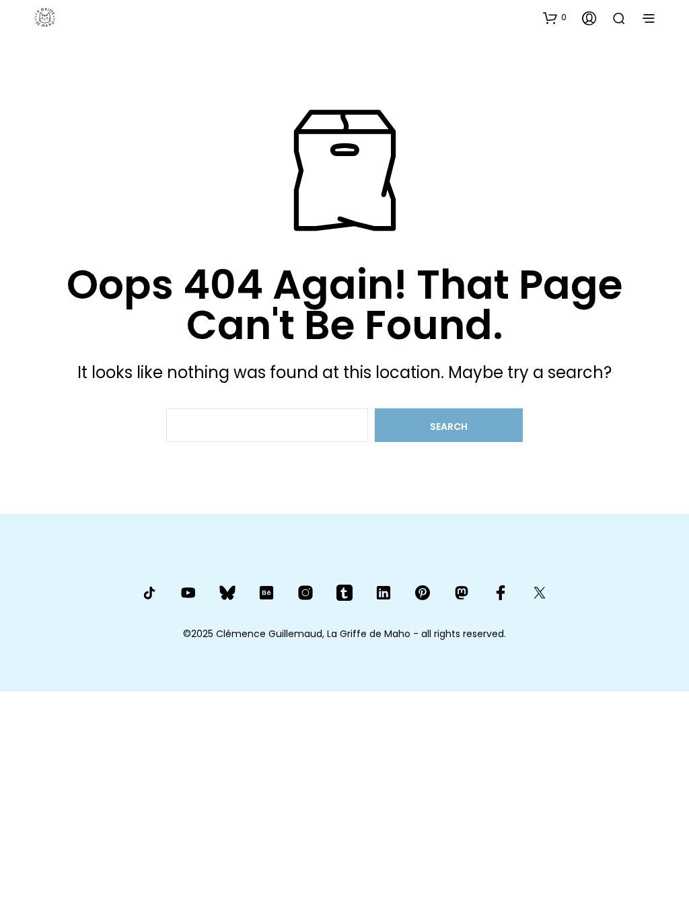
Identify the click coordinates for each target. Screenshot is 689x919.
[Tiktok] (149, 593)
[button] (555, 17)
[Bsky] (227, 592)
